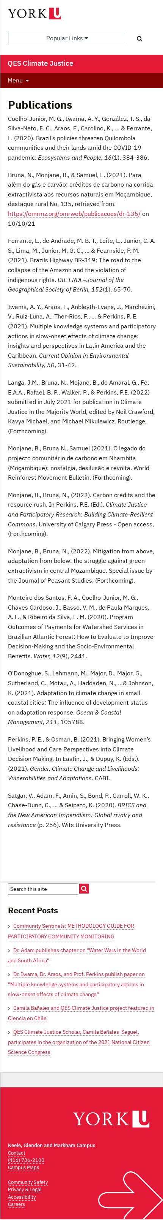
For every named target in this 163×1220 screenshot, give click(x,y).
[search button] (140, 38)
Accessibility (22, 1197)
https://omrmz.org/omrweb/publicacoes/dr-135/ (74, 213)
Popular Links (65, 38)
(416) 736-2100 (26, 1160)
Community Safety (28, 1182)
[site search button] (84, 889)
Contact (16, 1153)
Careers (16, 1204)
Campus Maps (23, 1167)
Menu (15, 80)
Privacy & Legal (25, 1189)
